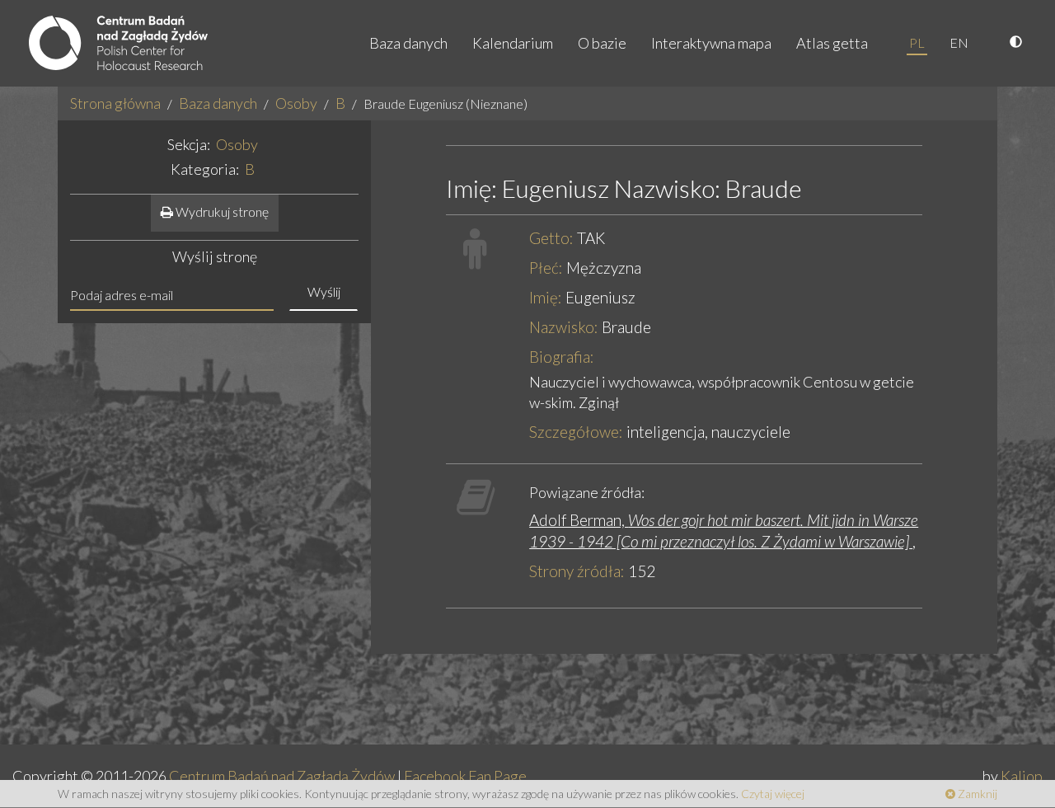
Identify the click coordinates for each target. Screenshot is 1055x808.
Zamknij (976, 794)
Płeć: (546, 267)
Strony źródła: (577, 570)
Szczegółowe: (576, 431)
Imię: (545, 297)
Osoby (296, 103)
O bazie (602, 43)
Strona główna (115, 103)
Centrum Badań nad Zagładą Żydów (282, 776)
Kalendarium (512, 43)
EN (959, 42)
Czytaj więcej (772, 794)
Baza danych (408, 43)
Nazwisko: (563, 326)
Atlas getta (832, 43)
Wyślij (323, 291)
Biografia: (561, 356)
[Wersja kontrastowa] (1018, 42)
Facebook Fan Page (465, 776)
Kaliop (1022, 776)
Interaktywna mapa (711, 43)
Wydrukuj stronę (221, 211)
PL (917, 42)
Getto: (551, 237)
